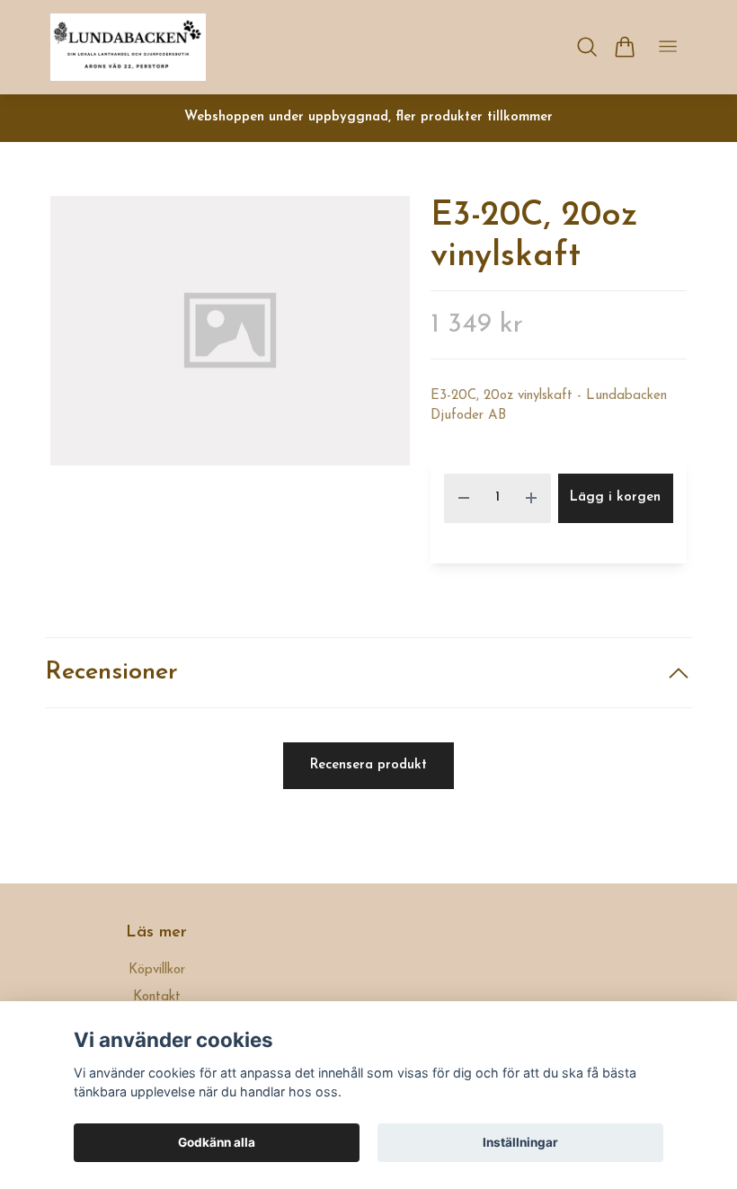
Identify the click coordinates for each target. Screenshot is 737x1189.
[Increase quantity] (531, 498)
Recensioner (111, 673)
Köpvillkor (157, 970)
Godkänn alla (216, 1142)
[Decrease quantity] (464, 498)
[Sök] (587, 46)
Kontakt (157, 997)
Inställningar (520, 1142)
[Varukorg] (624, 46)
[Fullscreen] (230, 331)
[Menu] (668, 47)
